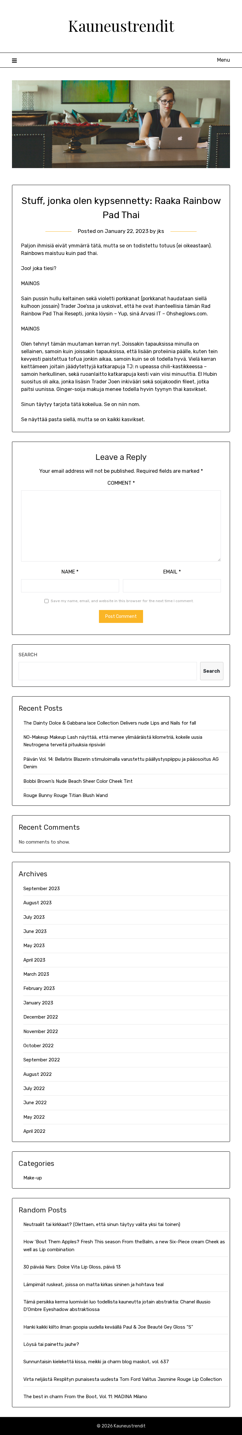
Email (172, 572)
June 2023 (35, 931)
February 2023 (39, 988)
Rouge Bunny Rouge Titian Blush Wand (65, 795)
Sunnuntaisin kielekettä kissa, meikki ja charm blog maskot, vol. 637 (96, 1361)
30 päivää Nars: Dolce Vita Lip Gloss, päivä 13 (72, 1267)
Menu (223, 60)
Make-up (32, 1178)
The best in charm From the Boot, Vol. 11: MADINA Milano (85, 1396)
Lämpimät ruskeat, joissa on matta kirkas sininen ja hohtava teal (93, 1284)
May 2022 (34, 1117)
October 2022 (38, 1045)
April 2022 (34, 1131)
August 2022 (37, 1074)
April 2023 (34, 960)
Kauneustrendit (121, 25)
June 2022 (35, 1102)
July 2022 (34, 1088)
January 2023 (38, 1003)
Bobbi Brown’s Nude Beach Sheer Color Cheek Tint (78, 781)
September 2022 (41, 1060)
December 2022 (40, 1017)
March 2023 (36, 974)
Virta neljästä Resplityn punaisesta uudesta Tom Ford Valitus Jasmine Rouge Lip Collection (122, 1379)
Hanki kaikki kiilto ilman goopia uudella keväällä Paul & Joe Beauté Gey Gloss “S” (108, 1327)
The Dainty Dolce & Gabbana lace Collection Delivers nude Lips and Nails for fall (109, 723)
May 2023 (34, 945)
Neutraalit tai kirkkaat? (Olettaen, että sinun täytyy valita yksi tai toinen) (101, 1224)
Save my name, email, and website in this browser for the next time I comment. (122, 601)
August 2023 (37, 903)
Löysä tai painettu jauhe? (51, 1344)
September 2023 (41, 888)
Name (69, 572)
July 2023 (34, 917)
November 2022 (40, 1031)
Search (28, 655)
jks (160, 231)
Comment (121, 483)
